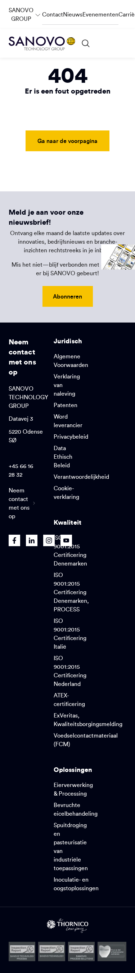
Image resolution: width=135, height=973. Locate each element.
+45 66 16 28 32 (21, 470)
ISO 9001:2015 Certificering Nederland (70, 670)
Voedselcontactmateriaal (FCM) (86, 740)
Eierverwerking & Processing (73, 789)
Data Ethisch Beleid (63, 456)
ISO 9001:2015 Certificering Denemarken (70, 550)
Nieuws (72, 14)
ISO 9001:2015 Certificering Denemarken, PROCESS (71, 592)
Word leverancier (68, 421)
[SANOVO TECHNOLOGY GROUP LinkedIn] (31, 540)
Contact (52, 14)
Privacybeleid (71, 436)
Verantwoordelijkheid (81, 476)
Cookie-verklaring (66, 492)
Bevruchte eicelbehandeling (76, 809)
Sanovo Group (25, 11)
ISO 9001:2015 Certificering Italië (70, 633)
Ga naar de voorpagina (67, 140)
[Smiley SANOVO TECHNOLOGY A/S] (51, 951)
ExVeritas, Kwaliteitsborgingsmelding (88, 720)
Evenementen (100, 14)
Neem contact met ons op (19, 503)
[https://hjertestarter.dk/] (112, 951)
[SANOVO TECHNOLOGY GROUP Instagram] (49, 540)
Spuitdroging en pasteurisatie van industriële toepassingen (71, 846)
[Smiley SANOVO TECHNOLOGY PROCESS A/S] (22, 951)
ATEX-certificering (69, 699)
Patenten (65, 405)
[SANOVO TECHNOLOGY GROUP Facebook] (14, 540)
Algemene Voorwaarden (71, 360)
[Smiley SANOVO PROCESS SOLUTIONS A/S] (81, 951)
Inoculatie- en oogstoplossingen (76, 884)
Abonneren (67, 296)
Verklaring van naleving (67, 385)
